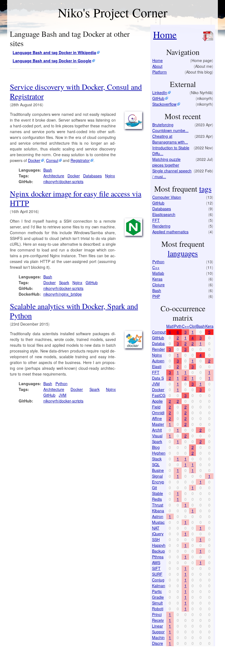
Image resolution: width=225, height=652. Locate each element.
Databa (158, 343)
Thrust (157, 505)
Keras (157, 279)
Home (165, 34)
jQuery (158, 533)
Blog (156, 447)
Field (156, 407)
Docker (34, 160)
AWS (156, 562)
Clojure (158, 284)
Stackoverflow (164, 104)
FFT (156, 220)
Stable (157, 493)
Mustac (158, 522)
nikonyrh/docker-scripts (63, 181)
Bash (47, 170)
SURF (157, 574)
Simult (157, 603)
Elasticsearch (163, 214)
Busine (158, 470)
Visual (157, 435)
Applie (157, 401)
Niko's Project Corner (112, 12)
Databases (92, 175)
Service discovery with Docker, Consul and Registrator (76, 91)
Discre (157, 643)
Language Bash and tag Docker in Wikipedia (54, 52)
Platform (159, 72)
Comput (159, 332)
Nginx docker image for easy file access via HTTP (75, 198)
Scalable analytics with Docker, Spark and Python (74, 311)
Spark (64, 282)
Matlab (158, 273)
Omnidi (158, 412)
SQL (156, 464)
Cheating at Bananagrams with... (170, 139)
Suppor (158, 631)
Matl (170, 326)
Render (158, 349)
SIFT (156, 568)
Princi (157, 614)
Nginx (110, 175)
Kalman (158, 585)
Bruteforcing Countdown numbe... (170, 127)
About (157, 66)
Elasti (156, 366)
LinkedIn (159, 92)
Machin (158, 637)
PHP (156, 296)
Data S (158, 378)
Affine (157, 418)
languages (183, 253)
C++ (155, 267)
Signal (157, 476)
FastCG (158, 395)
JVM (62, 395)
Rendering (161, 226)
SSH (156, 539)
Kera (209, 326)
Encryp (158, 482)
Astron (157, 516)
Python (61, 383)
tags (205, 188)
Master (158, 424)
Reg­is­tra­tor (80, 160)
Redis (157, 499)
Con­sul (52, 160)
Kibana (158, 510)
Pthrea (158, 556)
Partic (157, 591)
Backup (158, 551)
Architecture (53, 175)
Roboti (157, 608)
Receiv (158, 620)
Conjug (158, 580)
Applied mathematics (170, 231)
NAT (155, 528)
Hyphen (158, 453)
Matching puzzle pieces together (166, 162)
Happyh (158, 545)
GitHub (92, 282)
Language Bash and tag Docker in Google (52, 60)
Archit (157, 430)
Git (154, 487)
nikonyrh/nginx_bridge (62, 294)
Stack (157, 458)
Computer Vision (166, 197)
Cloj (192, 326)
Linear (157, 626)
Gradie (158, 597)
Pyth (178, 326)
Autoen (158, 360)
